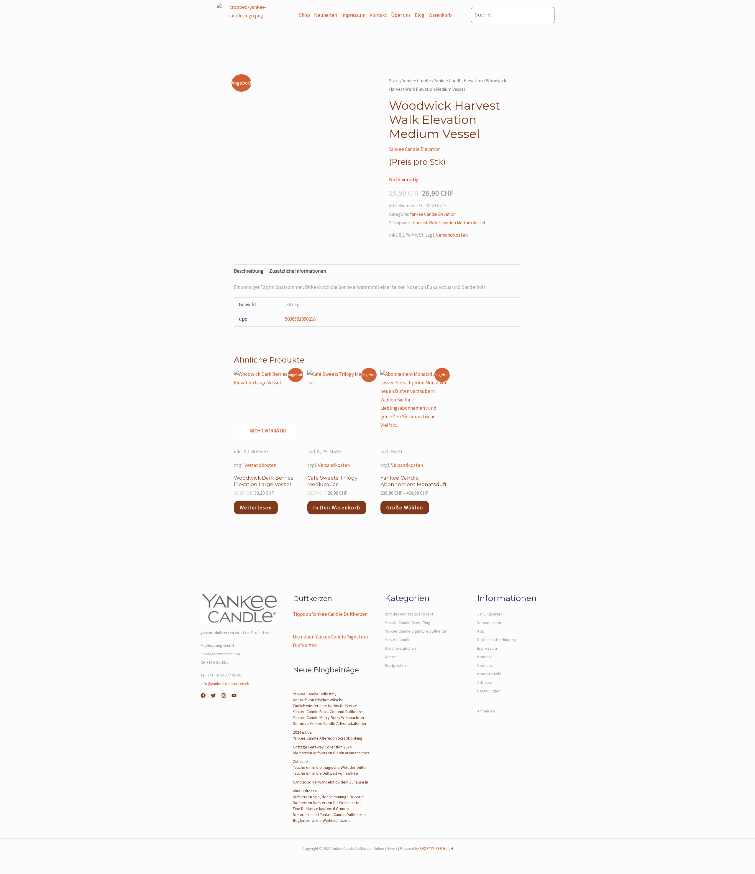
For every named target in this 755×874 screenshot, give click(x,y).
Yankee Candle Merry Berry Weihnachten (328, 717)
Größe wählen (404, 507)
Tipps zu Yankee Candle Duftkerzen (330, 614)
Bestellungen (488, 691)
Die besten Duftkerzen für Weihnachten (327, 802)
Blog (419, 15)
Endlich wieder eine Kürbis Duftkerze (325, 705)
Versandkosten (452, 235)
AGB (481, 631)
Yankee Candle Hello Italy (315, 694)
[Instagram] (223, 695)
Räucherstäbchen (400, 648)
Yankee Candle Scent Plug (407, 622)
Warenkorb (440, 15)
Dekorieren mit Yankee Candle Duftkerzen (329, 814)
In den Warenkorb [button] (336, 507)
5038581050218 (300, 319)
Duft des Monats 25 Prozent (409, 614)
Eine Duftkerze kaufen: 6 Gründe (321, 808)
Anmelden (486, 711)
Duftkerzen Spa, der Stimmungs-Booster (328, 796)
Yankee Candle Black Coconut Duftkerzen (329, 711)
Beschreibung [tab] (248, 271)
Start (394, 80)
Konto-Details (489, 674)
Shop (304, 15)
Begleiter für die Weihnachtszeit (321, 820)
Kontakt (378, 15)
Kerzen (391, 656)
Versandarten (489, 622)
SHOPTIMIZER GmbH (436, 848)
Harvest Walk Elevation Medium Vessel (449, 223)
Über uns (401, 15)
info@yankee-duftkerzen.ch (225, 683)
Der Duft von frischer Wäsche (318, 699)
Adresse (484, 682)
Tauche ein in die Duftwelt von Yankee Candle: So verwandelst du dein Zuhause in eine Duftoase (330, 782)
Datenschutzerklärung (496, 639)
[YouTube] (234, 695)
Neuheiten (325, 15)
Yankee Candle (416, 80)
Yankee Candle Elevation (458, 80)
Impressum (353, 15)
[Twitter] (213, 695)
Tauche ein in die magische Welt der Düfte (329, 767)
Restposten (395, 665)
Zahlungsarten (490, 614)
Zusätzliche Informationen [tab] (297, 271)
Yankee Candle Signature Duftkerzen (417, 631)
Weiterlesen (256, 507)
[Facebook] (203, 695)
